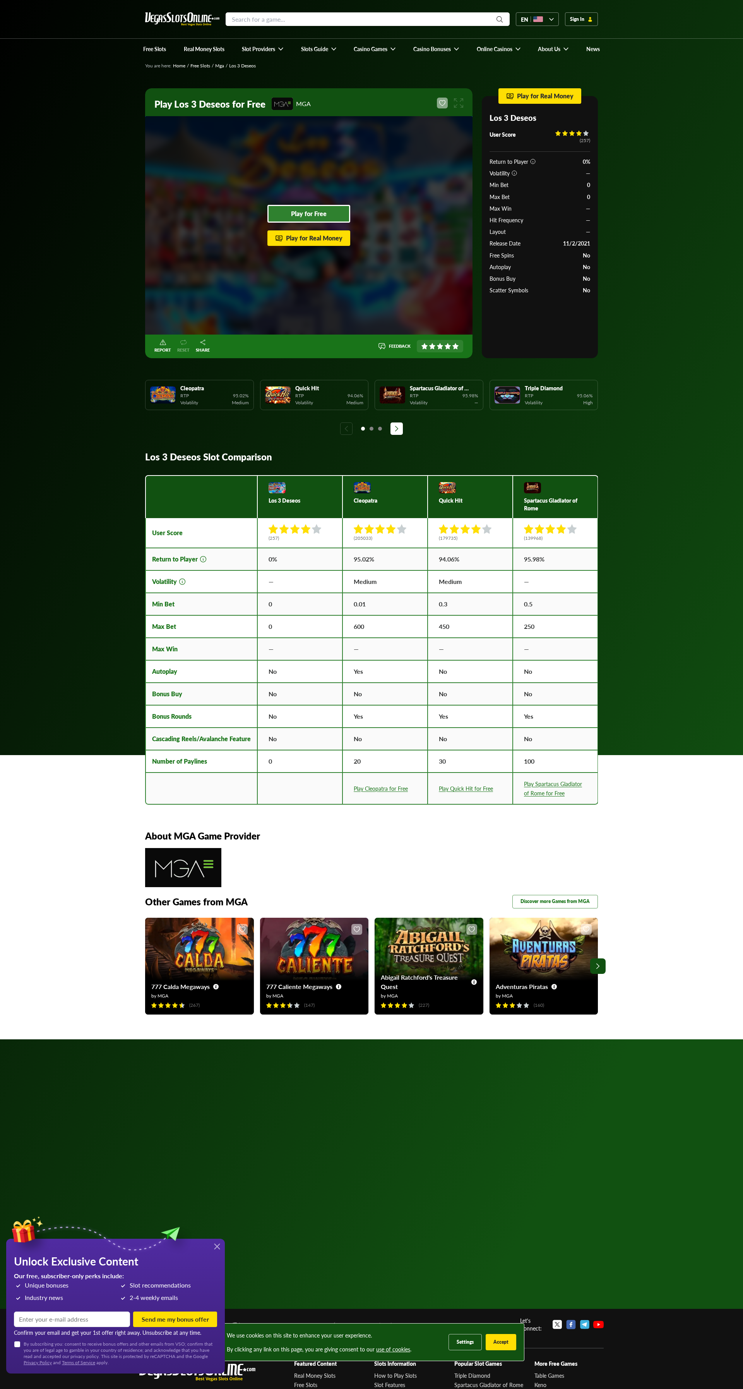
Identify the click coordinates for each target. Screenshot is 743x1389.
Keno (540, 1385)
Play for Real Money (314, 238)
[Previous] (346, 428)
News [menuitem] (593, 49)
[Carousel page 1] (363, 429)
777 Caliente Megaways (299, 986)
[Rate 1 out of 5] (424, 346)
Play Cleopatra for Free (381, 788)
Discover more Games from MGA (555, 901)
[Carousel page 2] (371, 429)
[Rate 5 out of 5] (455, 346)
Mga (219, 65)
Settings (465, 1342)
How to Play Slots (395, 1375)
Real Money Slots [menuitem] (204, 49)
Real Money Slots (315, 1375)
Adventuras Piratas (522, 986)
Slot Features (389, 1385)
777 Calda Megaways (180, 986)
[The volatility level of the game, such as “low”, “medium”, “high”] (514, 173)
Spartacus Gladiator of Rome (488, 1385)
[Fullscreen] (458, 103)
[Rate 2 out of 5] (432, 346)
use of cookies (393, 1349)
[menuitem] (263, 49)
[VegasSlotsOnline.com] (182, 19)
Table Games (549, 1375)
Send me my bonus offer (175, 1319)
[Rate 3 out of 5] (440, 346)
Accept (500, 1342)
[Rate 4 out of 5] (448, 346)
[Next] (396, 428)
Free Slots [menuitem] (154, 49)
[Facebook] (571, 1324)
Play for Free (309, 213)
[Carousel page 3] (380, 429)
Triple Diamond (472, 1375)
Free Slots (200, 65)
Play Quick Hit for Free (466, 788)
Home (179, 65)
